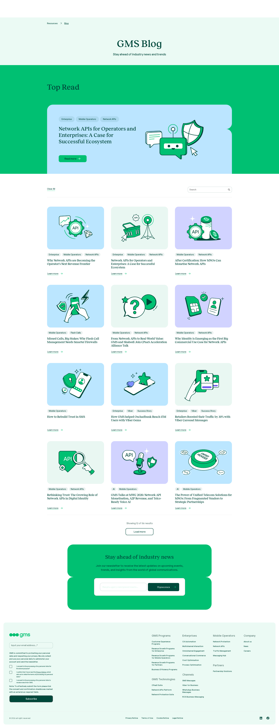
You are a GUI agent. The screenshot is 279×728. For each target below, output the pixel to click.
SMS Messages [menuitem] (188, 680)
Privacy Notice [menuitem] (132, 718)
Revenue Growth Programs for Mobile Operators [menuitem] (163, 656)
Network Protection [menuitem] (221, 642)
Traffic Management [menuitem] (222, 651)
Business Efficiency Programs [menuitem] (164, 669)
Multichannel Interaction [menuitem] (192, 646)
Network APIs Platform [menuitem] (162, 690)
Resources (52, 23)
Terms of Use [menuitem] (147, 718)
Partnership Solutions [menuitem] (222, 671)
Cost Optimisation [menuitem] (190, 660)
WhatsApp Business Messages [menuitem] (191, 691)
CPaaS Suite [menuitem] (157, 685)
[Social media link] (261, 718)
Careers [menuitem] (247, 651)
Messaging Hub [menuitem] (219, 655)
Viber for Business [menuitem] (190, 685)
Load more (139, 531)
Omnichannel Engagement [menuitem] (193, 651)
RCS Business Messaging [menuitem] (193, 697)
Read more (70, 158)
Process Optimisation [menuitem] (191, 665)
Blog (66, 23)
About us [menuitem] (248, 642)
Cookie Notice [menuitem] (163, 718)
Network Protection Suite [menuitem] (163, 694)
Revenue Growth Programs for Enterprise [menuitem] (163, 649)
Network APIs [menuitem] (219, 646)
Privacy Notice (41, 672)
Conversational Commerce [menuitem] (194, 655)
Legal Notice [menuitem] (177, 718)
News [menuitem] (246, 646)
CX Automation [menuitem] (189, 642)
